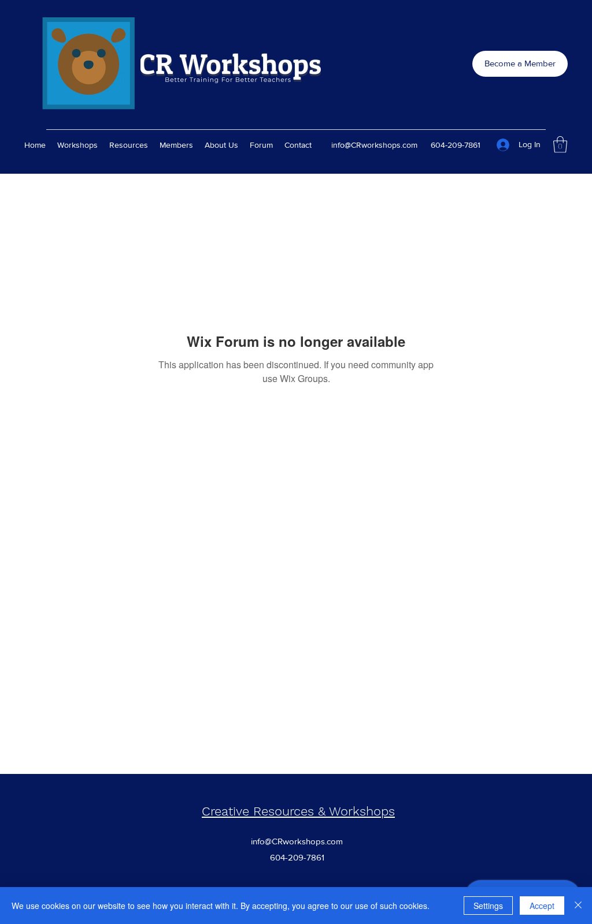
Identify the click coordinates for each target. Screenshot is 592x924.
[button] (560, 144)
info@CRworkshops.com (374, 144)
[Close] (578, 905)
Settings (488, 905)
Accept (542, 905)
